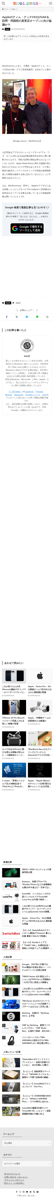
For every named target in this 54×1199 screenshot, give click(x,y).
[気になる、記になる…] (27, 3)
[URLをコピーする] (47, 317)
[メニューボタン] (50, 3)
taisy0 (27, 356)
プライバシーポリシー (14, 1180)
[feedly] (30, 1192)
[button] (6, 317)
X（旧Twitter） (15, 392)
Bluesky (8, 395)
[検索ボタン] (3, 3)
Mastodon (18, 395)
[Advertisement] (27, 53)
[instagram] (23, 1192)
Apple (7, 29)
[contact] (37, 1192)
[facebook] (16, 1192)
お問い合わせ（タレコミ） (16, 1177)
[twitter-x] (20, 1192)
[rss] (34, 1192)
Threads (39, 392)
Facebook (28, 392)
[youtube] (27, 1192)
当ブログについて (12, 1174)
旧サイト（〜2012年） (14, 1183)
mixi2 (44, 395)
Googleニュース (32, 395)
